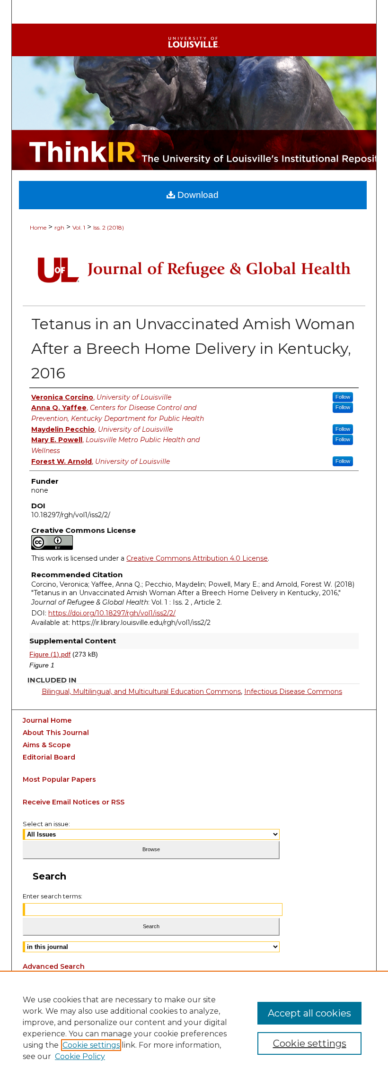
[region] (194, 1028)
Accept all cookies (309, 1013)
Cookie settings (91, 1045)
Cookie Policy (80, 1056)
